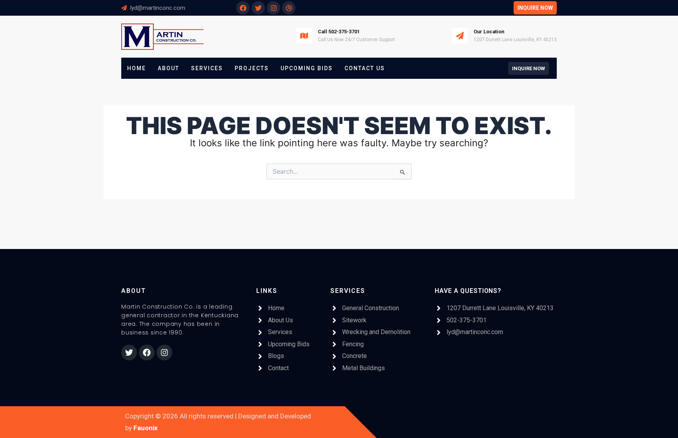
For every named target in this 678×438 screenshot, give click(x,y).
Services (207, 68)
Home (136, 68)
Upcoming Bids (307, 68)
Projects (252, 68)
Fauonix (145, 428)
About (168, 68)
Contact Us (364, 68)
